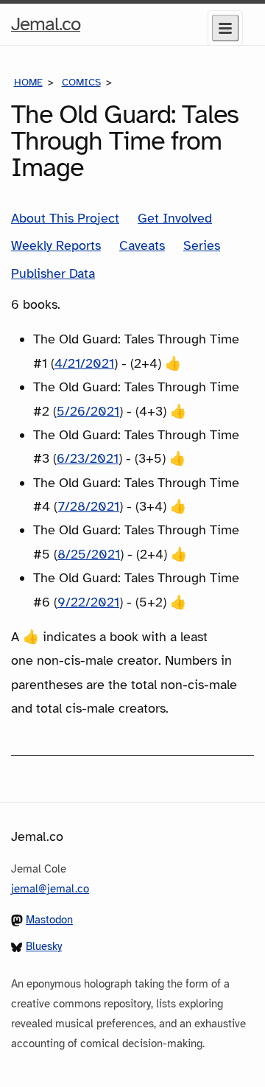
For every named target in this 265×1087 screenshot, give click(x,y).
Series (201, 245)
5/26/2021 (88, 411)
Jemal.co (45, 28)
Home (28, 82)
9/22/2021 (88, 602)
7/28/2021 (88, 506)
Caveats (142, 245)
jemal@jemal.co (50, 888)
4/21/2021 (84, 363)
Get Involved (175, 218)
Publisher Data (53, 273)
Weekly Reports (56, 245)
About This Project (65, 218)
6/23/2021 (88, 458)
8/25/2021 (88, 554)
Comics (81, 82)
